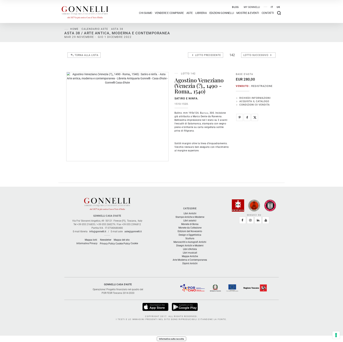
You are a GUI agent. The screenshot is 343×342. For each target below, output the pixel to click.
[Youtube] (265, 220)
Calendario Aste (95, 29)
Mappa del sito (122, 239)
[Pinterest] (239, 117)
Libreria (201, 13)
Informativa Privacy (86, 243)
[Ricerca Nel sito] (279, 13)
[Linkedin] (258, 220)
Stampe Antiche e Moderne (189, 217)
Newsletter (105, 239)
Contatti (268, 13)
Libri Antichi (190, 213)
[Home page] (85, 11)
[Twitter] (254, 117)
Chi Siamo (145, 13)
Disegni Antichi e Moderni (189, 245)
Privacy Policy (107, 243)
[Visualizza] (156, 306)
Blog (235, 7)
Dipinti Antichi (190, 263)
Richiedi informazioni (255, 98)
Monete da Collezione (189, 227)
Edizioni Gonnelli (221, 13)
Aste (189, 13)
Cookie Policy (123, 243)
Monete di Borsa (189, 224)
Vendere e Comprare (169, 13)
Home (74, 29)
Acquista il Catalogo (254, 101)
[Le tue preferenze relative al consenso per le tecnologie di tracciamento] (336, 335)
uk (278, 7)
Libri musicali (190, 252)
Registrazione (262, 86)
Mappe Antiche (190, 256)
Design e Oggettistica (190, 234)
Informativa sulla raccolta (171, 339)
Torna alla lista (86, 55)
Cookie (134, 243)
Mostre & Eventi (247, 13)
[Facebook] (247, 117)
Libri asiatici (189, 220)
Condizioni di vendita (254, 104)
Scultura (189, 238)
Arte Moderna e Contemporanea (190, 259)
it (272, 7)
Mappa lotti (91, 239)
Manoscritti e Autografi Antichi (189, 242)
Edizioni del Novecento (190, 231)
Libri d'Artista (190, 249)
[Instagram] (250, 220)
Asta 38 (117, 29)
